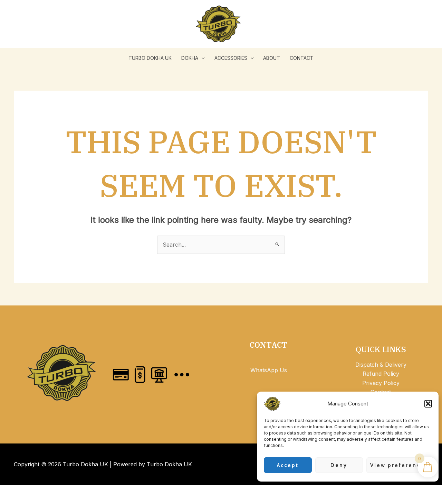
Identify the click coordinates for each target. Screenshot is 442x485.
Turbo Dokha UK (150, 58)
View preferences (399, 465)
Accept (288, 465)
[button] (428, 403)
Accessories (230, 58)
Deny (338, 465)
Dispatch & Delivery (380, 364)
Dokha (189, 58)
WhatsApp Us (268, 370)
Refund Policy (381, 373)
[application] (201, 58)
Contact (302, 58)
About (271, 58)
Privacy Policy (381, 382)
